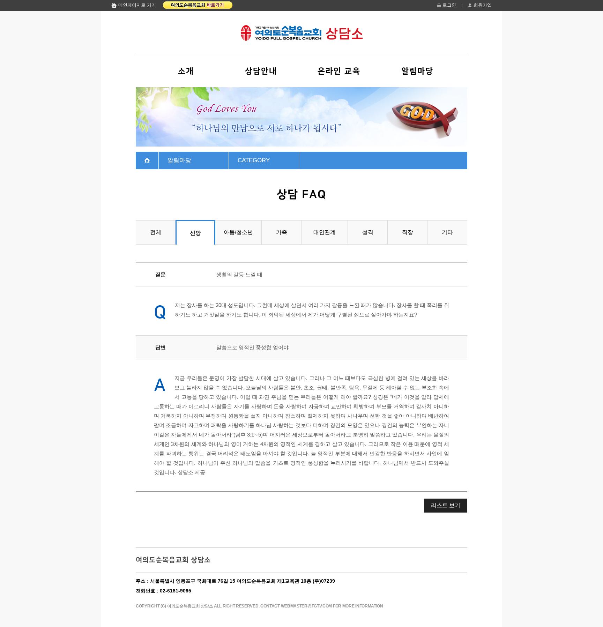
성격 (367, 232)
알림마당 (417, 71)
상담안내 (261, 71)
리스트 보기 (445, 505)
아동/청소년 (238, 232)
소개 (186, 71)
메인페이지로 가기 (137, 5)
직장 (407, 232)
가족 (281, 232)
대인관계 (324, 232)
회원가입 (483, 5)
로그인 (449, 5)
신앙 (195, 233)
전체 (155, 232)
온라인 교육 (339, 71)
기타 (447, 232)
